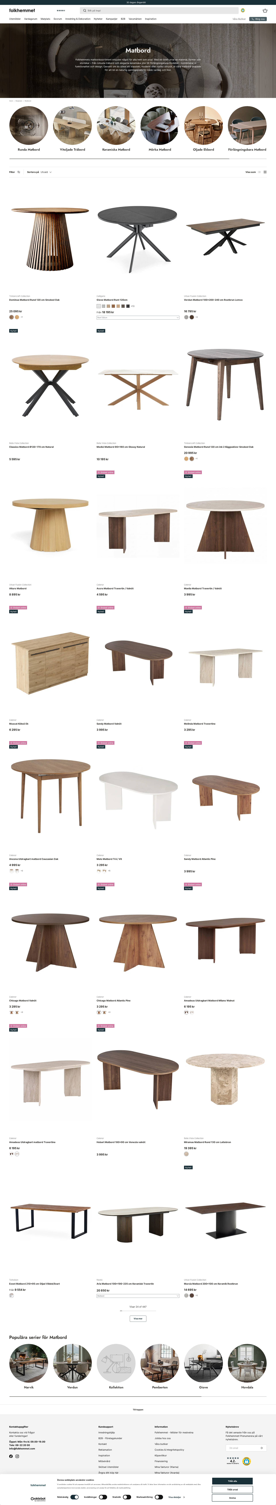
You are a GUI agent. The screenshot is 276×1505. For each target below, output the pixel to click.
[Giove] (203, 1363)
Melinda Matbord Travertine (199, 723)
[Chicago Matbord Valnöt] (50, 938)
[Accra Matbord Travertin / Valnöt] (138, 526)
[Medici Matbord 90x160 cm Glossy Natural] (138, 384)
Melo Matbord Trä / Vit (109, 859)
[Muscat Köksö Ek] (50, 661)
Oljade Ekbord (203, 149)
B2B (123, 18)
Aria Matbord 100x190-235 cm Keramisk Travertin (125, 1283)
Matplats (45, 18)
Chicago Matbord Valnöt (22, 1000)
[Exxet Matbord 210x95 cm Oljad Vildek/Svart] (50, 1221)
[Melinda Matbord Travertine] (225, 661)
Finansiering (161, 1461)
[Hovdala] (247, 1363)
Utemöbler (15, 18)
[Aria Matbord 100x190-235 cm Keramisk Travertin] (138, 1221)
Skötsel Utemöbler (108, 1467)
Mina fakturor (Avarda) (167, 1472)
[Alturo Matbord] (50, 526)
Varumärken (135, 18)
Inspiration (150, 18)
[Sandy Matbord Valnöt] (138, 661)
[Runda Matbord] (28, 125)
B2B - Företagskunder (110, 1438)
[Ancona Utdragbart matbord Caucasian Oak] (50, 796)
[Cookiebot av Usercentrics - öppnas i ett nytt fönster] (38, 1499)
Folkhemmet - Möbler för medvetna (174, 1432)
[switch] (103, 1497)
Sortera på (33, 172)
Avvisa (232, 1498)
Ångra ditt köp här (108, 1472)
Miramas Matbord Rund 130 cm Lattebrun (207, 1142)
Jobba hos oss (163, 1438)
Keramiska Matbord (116, 149)
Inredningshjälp (106, 1432)
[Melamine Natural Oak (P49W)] (118, 306)
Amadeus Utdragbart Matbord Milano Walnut (209, 1000)
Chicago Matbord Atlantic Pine (114, 1000)
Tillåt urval (232, 1489)
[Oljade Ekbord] (203, 125)
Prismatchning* (136, 2)
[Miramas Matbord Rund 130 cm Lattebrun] (225, 1079)
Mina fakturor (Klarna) (167, 1467)
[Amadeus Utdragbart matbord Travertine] (50, 1079)
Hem (11, 101)
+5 (109, 871)
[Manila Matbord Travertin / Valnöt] (225, 526)
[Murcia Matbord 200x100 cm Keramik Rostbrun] (225, 1221)
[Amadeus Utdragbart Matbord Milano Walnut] (225, 938)
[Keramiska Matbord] (116, 125)
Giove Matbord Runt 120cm (112, 299)
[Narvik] (28, 1363)
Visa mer (138, 1318)
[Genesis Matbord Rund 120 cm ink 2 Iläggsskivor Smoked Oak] (225, 384)
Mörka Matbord (160, 149)
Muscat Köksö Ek (18, 723)
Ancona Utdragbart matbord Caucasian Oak (33, 859)
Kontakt (102, 1444)
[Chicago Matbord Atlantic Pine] (138, 938)
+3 (22, 871)
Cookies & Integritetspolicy (169, 1449)
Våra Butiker (239, 19)
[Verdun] (72, 1363)
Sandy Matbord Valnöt (109, 723)
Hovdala (247, 1387)
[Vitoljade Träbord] (72, 125)
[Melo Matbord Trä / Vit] (138, 796)
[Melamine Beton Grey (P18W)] (103, 306)
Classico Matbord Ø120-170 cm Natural (31, 446)
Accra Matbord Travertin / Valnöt (115, 588)
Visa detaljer (174, 1497)
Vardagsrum (30, 18)
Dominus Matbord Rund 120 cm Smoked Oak (34, 299)
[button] (69, 10)
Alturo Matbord (17, 588)
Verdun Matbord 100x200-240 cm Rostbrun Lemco (213, 299)
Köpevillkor (161, 1455)
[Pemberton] (159, 1363)
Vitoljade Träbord (72, 149)
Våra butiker (161, 1444)
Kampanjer (111, 18)
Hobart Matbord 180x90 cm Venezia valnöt (121, 1142)
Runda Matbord (29, 149)
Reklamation (105, 1449)
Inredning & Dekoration (77, 18)
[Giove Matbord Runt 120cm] (138, 237)
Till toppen (138, 1409)
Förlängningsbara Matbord (247, 149)
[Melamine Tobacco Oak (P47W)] (113, 306)
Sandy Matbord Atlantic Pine (200, 859)
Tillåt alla (232, 1481)
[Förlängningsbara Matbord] (247, 125)
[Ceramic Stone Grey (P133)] (128, 306)
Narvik (29, 1387)
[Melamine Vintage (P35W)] (108, 306)
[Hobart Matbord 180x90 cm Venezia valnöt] (138, 1079)
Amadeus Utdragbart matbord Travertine (32, 1142)
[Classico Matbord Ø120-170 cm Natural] (50, 384)
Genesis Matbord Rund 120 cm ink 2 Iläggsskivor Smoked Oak (218, 446)
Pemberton (160, 1387)
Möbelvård (104, 1461)
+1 (22, 317)
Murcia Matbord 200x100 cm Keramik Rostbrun (211, 1283)
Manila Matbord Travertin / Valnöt (203, 588)
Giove (203, 1387)
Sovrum (58, 18)
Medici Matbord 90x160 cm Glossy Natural (121, 446)
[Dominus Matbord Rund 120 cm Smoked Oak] (50, 237)
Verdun (72, 1387)
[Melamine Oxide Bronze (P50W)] (123, 306)
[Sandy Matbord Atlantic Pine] (225, 796)
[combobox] (159, 10)
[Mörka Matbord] (159, 125)
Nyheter (98, 18)
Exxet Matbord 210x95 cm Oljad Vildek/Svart (34, 1283)
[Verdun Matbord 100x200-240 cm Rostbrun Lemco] (225, 237)
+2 (196, 317)
